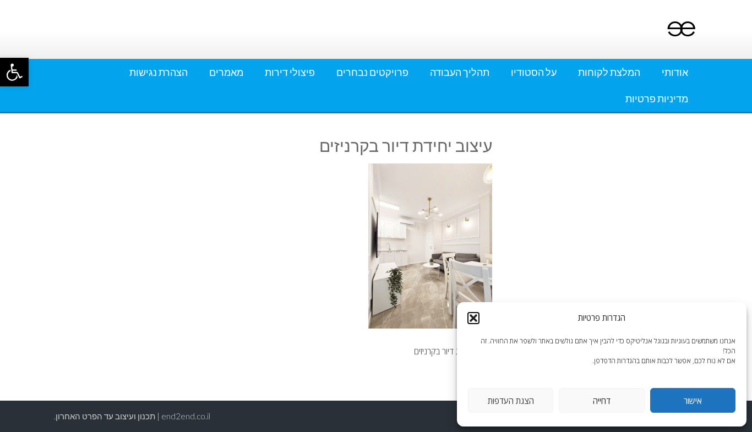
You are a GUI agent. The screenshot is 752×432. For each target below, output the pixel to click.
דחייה (602, 400)
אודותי (675, 72)
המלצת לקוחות (609, 72)
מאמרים (226, 72)
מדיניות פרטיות (656, 98)
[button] (14, 72)
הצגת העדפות (511, 400)
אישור (693, 400)
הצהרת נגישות (158, 72)
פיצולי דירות (290, 72)
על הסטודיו (534, 72)
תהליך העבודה (459, 72)
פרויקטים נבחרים (372, 72)
